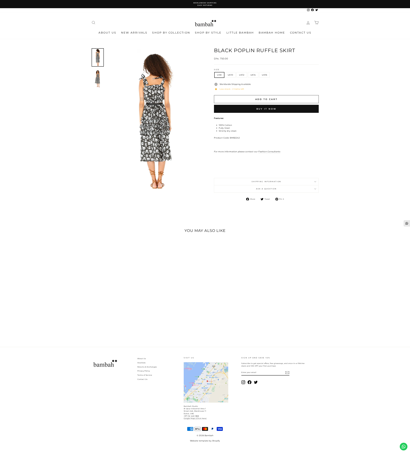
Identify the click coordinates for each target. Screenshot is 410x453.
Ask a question (266, 189)
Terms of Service (144, 375)
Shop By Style (208, 32)
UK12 (241, 75)
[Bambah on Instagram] (243, 382)
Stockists (141, 363)
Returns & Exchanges (147, 367)
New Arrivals (134, 32)
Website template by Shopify (205, 441)
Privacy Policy (143, 371)
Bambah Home (272, 32)
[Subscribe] (287, 373)
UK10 (230, 75)
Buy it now (266, 109)
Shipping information (266, 181)
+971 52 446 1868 (191, 416)
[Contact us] (403, 446)
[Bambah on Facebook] (249, 382)
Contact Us (301, 32)
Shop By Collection (171, 32)
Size (217, 69)
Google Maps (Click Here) (195, 418)
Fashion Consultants (269, 151)
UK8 (219, 75)
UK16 (264, 75)
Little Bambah (240, 32)
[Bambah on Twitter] (256, 382)
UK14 (253, 75)
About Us (107, 32)
